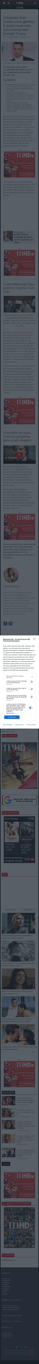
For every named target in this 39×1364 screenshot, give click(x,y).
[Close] (35, 639)
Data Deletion (7, 724)
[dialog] (19, 682)
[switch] (31, 682)
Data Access (19, 724)
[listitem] (19, 676)
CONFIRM (12, 717)
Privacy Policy (31, 724)
